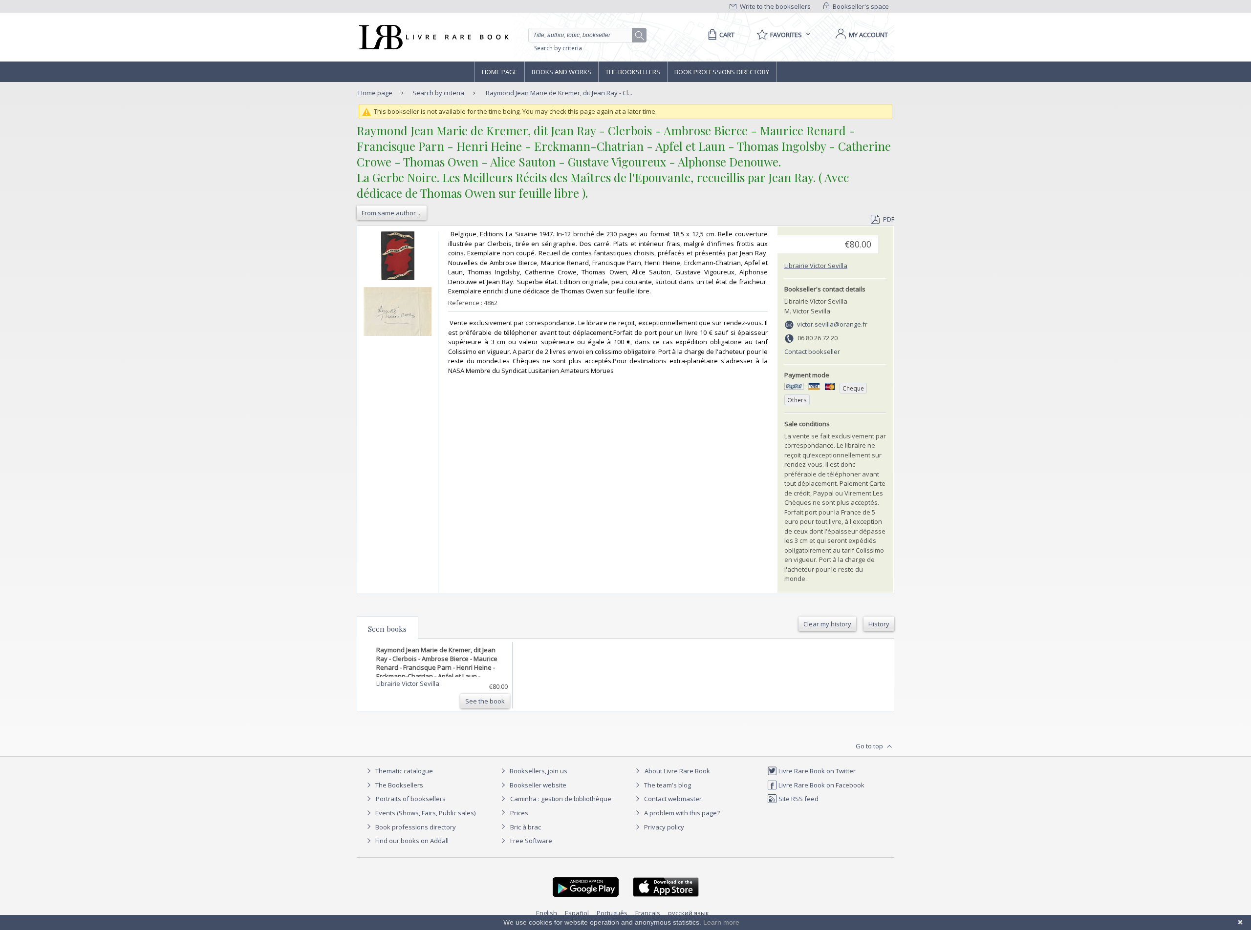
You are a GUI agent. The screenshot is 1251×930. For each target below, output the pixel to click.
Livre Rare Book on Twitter (816, 770)
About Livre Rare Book (677, 770)
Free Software (531, 840)
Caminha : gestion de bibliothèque (560, 798)
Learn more (721, 922)
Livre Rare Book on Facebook (820, 785)
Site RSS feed (798, 798)
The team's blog (667, 785)
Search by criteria (558, 48)
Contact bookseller (812, 351)
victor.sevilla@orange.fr (832, 324)
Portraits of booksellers (411, 798)
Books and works (561, 71)
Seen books (387, 629)
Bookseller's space (860, 6)
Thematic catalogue (403, 770)
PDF (888, 219)
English (546, 913)
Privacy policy (663, 827)
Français (647, 913)
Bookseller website (537, 785)
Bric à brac (525, 827)
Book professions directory (721, 71)
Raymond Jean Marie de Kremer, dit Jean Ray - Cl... (559, 92)
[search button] (639, 35)
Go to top (870, 746)
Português (612, 913)
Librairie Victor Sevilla (815, 265)
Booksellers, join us (537, 770)
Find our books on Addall (411, 840)
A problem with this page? (681, 812)
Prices (519, 812)
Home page (500, 71)
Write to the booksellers (774, 6)
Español (577, 913)
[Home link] (433, 37)
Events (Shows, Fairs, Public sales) (424, 812)
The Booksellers (632, 71)
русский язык (688, 913)
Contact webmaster (672, 798)
